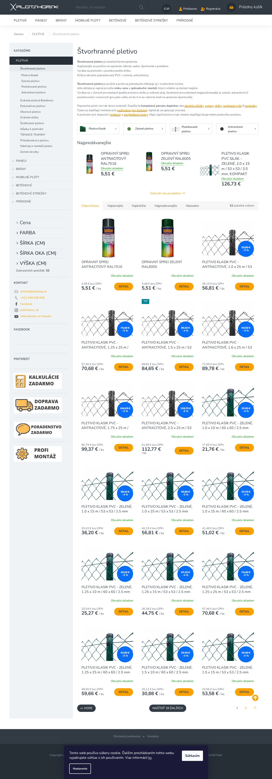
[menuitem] (20, 20)
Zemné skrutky (29, 152)
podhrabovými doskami (132, 110)
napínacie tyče (232, 106)
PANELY (21, 161)
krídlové (115, 115)
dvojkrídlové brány (136, 115)
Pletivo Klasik (29, 75)
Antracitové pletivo (33, 92)
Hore (88, 708)
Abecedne (192, 206)
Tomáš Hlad (214, 755)
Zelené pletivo (30, 81)
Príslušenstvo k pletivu (34, 140)
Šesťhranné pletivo (32, 123)
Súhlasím (192, 755)
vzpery (209, 106)
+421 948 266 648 (32, 298)
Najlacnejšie (115, 206)
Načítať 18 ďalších (167, 708)
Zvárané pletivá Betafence (36, 100)
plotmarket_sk (29, 310)
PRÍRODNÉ (23, 201)
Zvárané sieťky (29, 117)
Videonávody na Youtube (35, 316)
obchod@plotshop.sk (33, 291)
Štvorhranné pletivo (32, 69)
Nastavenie (80, 769)
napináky (251, 106)
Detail (124, 286)
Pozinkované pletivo (33, 87)
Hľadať (141, 7)
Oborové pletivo (30, 112)
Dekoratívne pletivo (32, 106)
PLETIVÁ (22, 61)
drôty (218, 106)
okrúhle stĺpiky (194, 106)
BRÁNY (21, 169)
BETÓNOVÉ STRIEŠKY (31, 193)
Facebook (26, 304)
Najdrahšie (139, 206)
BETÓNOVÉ (24, 185)
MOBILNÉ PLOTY (27, 177)
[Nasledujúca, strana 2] (246, 708)
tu (150, 757)
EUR (166, 9)
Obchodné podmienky (127, 736)
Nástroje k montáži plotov (36, 146)
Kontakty (153, 736)
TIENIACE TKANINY (32, 135)
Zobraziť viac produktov (165, 193)
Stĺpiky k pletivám (31, 129)
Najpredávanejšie (166, 206)
